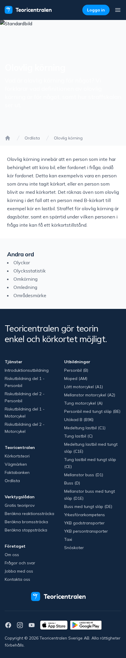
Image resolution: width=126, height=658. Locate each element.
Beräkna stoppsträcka (26, 530)
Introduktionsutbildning (27, 370)
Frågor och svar (20, 563)
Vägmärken (16, 464)
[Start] (8, 138)
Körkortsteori (17, 456)
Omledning (25, 287)
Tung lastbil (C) (78, 436)
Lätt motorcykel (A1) (83, 386)
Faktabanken (17, 472)
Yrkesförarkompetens (84, 514)
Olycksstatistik (29, 271)
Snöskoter (74, 547)
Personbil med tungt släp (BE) (92, 411)
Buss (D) (72, 483)
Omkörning (25, 279)
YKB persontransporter (86, 531)
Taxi (68, 539)
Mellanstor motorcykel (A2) (89, 395)
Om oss (12, 554)
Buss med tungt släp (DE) (88, 506)
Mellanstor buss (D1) (83, 474)
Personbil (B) (76, 370)
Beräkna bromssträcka (26, 521)
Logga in (96, 10)
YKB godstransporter (84, 523)
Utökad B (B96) (78, 419)
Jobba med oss (19, 571)
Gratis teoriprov (20, 505)
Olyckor (21, 262)
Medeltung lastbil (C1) (84, 427)
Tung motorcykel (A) (83, 403)
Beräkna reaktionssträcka (29, 513)
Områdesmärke (29, 295)
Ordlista (32, 138)
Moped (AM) (75, 378)
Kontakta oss (17, 579)
